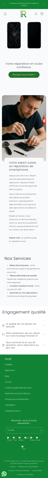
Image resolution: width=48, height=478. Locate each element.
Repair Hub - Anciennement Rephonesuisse (27, 461)
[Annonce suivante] (43, 4)
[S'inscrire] (40, 430)
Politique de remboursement (19, 470)
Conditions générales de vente (18, 388)
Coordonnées (37, 470)
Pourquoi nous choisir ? (24, 75)
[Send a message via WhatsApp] (4, 474)
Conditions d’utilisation (25, 474)
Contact (8, 382)
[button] (5, 14)
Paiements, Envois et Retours (17, 393)
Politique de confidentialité (16, 399)
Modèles (8, 365)
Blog (7, 376)
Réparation (10, 370)
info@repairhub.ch (13, 411)
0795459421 (10, 405)
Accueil (8, 359)
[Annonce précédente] (4, 4)
